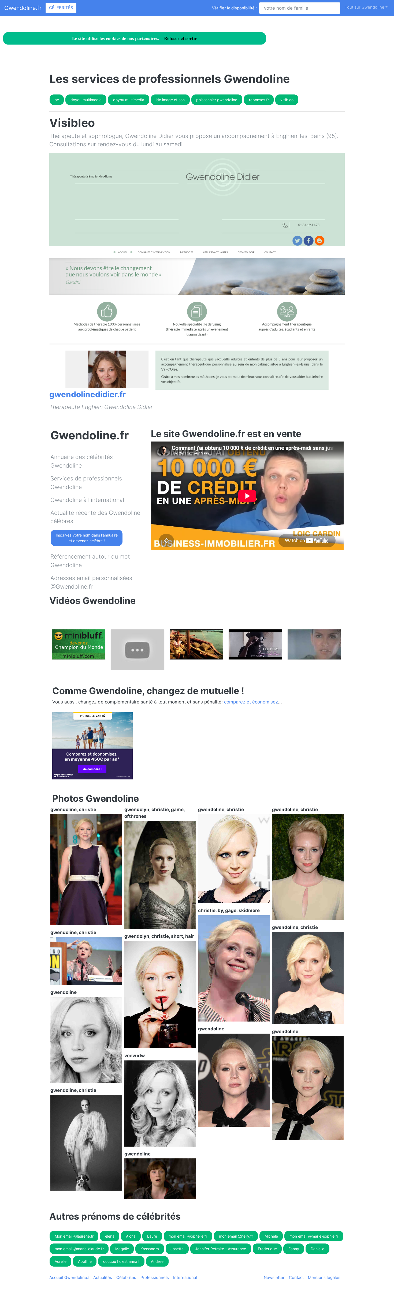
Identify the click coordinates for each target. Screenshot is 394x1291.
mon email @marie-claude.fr (79, 1248)
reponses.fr (259, 99)
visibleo (286, 99)
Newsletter (274, 1277)
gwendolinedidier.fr (87, 394)
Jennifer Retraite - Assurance (220, 1248)
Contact (296, 1277)
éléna (109, 1236)
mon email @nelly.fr (236, 1236)
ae (57, 99)
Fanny (293, 1248)
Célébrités (61, 7)
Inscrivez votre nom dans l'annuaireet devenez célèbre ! (87, 538)
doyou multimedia (86, 99)
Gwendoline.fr (23, 7)
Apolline (85, 1261)
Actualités (102, 1277)
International (185, 1277)
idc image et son (170, 99)
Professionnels (154, 1277)
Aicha (131, 1236)
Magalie (122, 1248)
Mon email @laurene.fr (74, 1236)
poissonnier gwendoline (216, 99)
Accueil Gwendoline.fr (70, 1277)
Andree (157, 1261)
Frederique (267, 1248)
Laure (152, 1236)
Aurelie (60, 1261)
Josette (177, 1248)
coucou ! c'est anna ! (121, 1261)
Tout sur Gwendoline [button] (364, 7)
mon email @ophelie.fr (188, 1236)
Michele (271, 1236)
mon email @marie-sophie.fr (313, 1236)
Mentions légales (324, 1277)
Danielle (317, 1248)
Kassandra (149, 1248)
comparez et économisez (251, 702)
